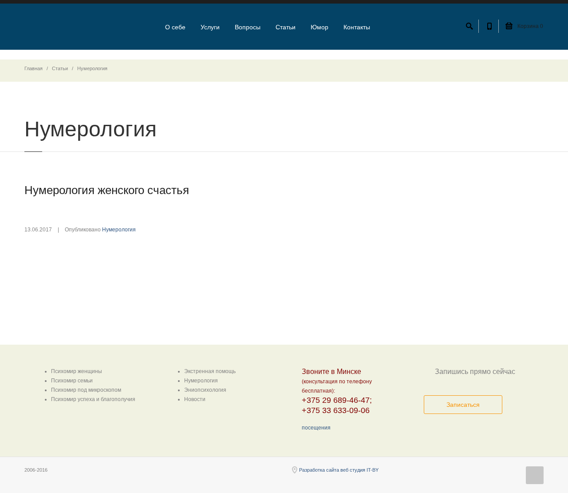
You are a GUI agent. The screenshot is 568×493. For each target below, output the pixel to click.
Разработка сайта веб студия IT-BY (339, 470)
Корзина (529, 26)
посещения (316, 428)
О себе (175, 27)
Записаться (463, 404)
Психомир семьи (72, 381)
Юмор (319, 27)
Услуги (210, 27)
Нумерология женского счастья (106, 190)
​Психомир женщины (76, 371)
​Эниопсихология (205, 390)
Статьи (286, 27)
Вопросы (247, 27)
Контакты (356, 27)
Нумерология (119, 230)
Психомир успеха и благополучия (93, 399)
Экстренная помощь (210, 371)
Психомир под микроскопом (86, 390)
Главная (33, 68)
